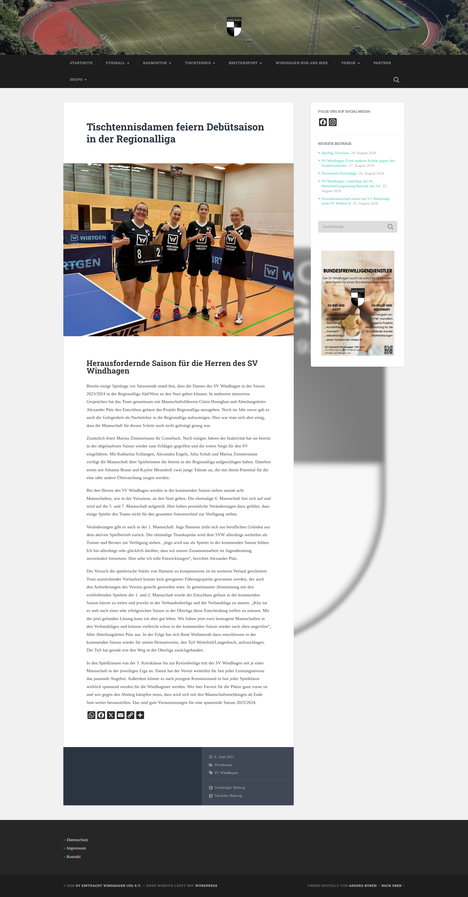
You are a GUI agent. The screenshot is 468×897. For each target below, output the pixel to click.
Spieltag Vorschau (335, 153)
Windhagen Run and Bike (302, 63)
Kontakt (74, 856)
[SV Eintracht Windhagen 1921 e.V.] (234, 27)
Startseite (81, 63)
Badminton (155, 63)
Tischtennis (223, 765)
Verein (348, 63)
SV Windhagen (226, 772)
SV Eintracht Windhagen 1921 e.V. (108, 885)
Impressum (76, 848)
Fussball (115, 63)
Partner (382, 63)
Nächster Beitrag (228, 795)
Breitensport (243, 63)
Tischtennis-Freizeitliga (339, 173)
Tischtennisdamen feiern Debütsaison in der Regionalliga (175, 132)
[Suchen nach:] (357, 227)
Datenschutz (77, 840)
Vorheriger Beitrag (229, 787)
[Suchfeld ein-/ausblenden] (396, 79)
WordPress (206, 885)
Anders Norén (363, 885)
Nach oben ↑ (393, 885)
